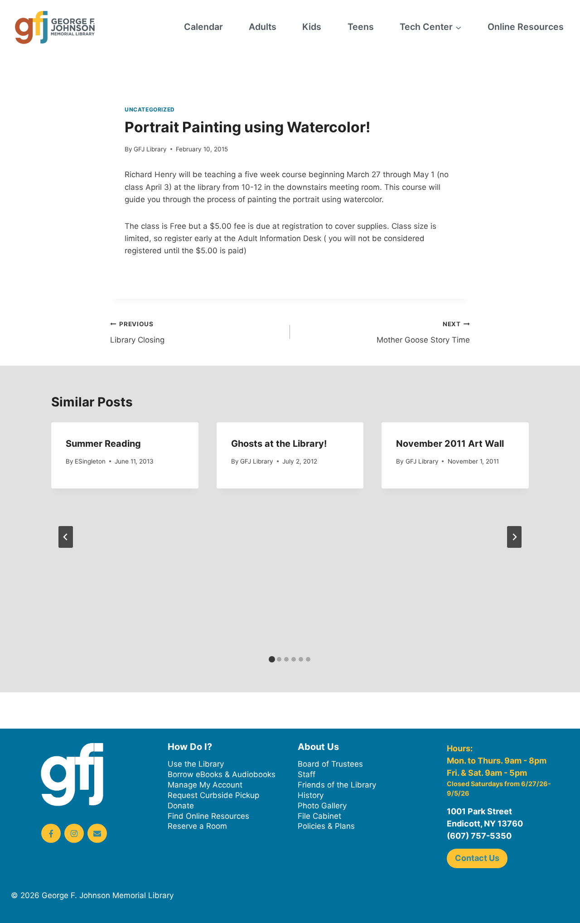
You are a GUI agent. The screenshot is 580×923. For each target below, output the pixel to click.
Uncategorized (150, 109)
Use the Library (196, 763)
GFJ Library (150, 149)
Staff (306, 774)
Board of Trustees (330, 763)
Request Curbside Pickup (213, 795)
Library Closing (137, 332)
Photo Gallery (322, 805)
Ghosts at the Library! (279, 443)
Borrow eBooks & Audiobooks (222, 774)
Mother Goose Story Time (423, 332)
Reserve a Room (197, 826)
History (311, 795)
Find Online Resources (208, 816)
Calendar (203, 26)
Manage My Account (205, 784)
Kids (311, 26)
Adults (262, 26)
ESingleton (90, 461)
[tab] (272, 659)
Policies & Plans (326, 826)
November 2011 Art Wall (450, 443)
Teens (361, 26)
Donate (181, 805)
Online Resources (526, 26)
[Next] (514, 537)
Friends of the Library (337, 784)
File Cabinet (319, 816)
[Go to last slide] (65, 537)
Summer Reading (103, 443)
